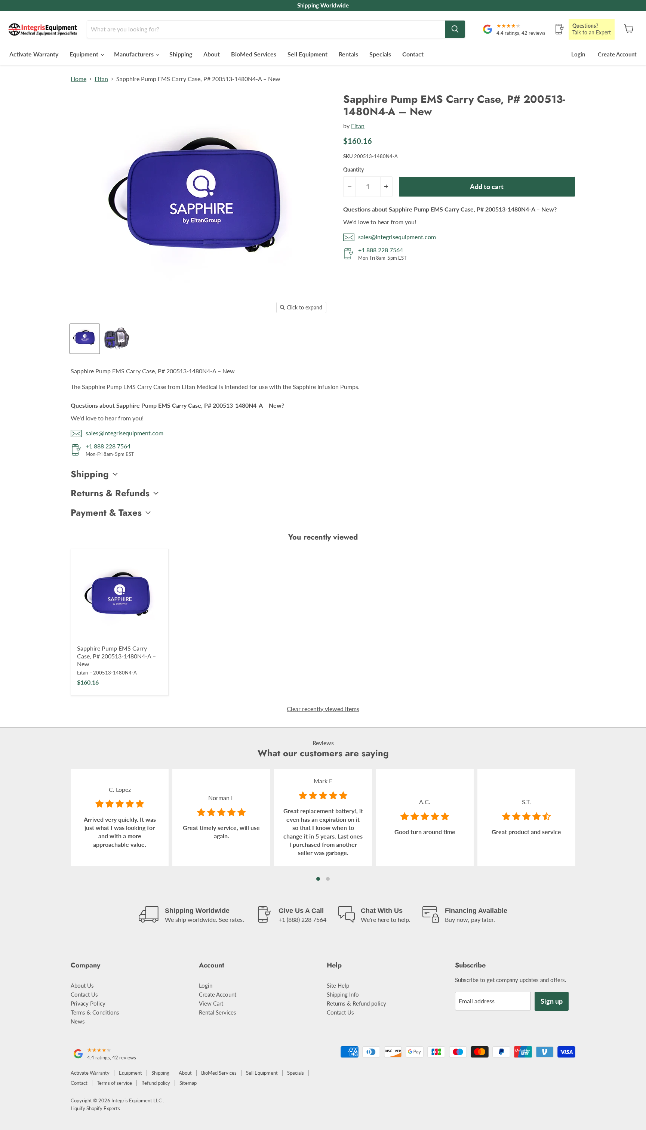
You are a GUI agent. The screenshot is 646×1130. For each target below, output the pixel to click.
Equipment (85, 54)
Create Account (617, 54)
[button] (318, 879)
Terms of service (114, 1083)
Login (578, 54)
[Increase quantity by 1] (387, 186)
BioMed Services (253, 54)
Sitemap (188, 1083)
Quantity (353, 170)
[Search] (455, 29)
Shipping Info (343, 994)
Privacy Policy (88, 1003)
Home (78, 78)
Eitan (101, 78)
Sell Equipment (307, 54)
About (211, 54)
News (78, 1021)
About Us (82, 985)
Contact (413, 54)
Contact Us (84, 994)
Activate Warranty (33, 54)
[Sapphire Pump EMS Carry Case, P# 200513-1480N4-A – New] (119, 597)
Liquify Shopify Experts (95, 1108)
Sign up (552, 1001)
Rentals (348, 54)
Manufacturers (134, 54)
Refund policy (155, 1083)
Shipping (180, 54)
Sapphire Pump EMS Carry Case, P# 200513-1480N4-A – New (116, 656)
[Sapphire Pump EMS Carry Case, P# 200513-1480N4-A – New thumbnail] (84, 338)
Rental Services (217, 1012)
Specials (380, 54)
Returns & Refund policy (356, 1003)
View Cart (211, 1003)
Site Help (338, 985)
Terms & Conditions (95, 1012)
